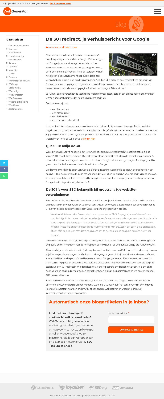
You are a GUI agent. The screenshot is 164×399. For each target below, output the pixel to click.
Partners (12, 77)
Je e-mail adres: (117, 313)
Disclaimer (77, 396)
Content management (18, 45)
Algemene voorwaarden (60, 396)
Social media (14, 87)
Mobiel (11, 73)
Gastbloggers (14, 59)
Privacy (86, 396)
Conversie (13, 49)
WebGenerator (15, 94)
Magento (12, 70)
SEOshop (13, 84)
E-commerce (14, 52)
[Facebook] (4, 169)
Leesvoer (12, 66)
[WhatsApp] (4, 176)
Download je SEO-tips (131, 329)
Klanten (12, 63)
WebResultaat (15, 98)
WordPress (13, 105)
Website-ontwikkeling (18, 102)
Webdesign (13, 91)
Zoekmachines (15, 109)
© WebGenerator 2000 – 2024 (103, 396)
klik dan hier (88, 138)
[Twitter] (4, 163)
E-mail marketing (16, 56)
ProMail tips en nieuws (18, 80)
